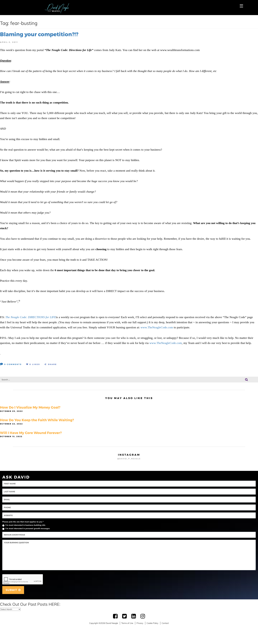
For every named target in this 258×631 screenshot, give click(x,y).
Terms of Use (127, 623)
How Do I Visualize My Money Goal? (30, 407)
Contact (165, 623)
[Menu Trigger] (241, 5)
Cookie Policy (152, 623)
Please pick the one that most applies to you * (23, 522)
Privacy (140, 623)
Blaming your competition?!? (39, 34)
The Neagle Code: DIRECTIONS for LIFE (30, 317)
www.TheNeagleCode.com (157, 327)
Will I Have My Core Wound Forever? (31, 433)
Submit (12, 590)
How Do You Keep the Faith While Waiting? (37, 420)
